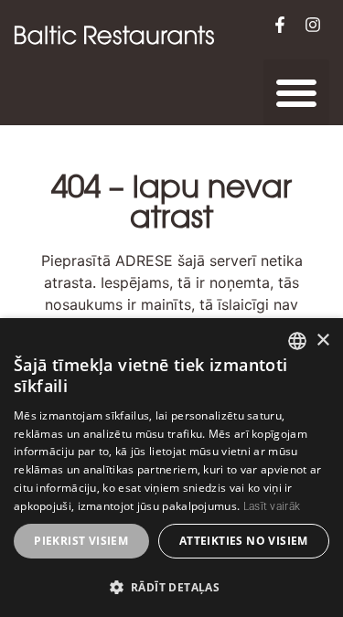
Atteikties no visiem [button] (243, 540)
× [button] (322, 340)
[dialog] (171, 467)
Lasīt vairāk (272, 506)
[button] (296, 92)
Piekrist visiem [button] (81, 540)
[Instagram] (312, 24)
